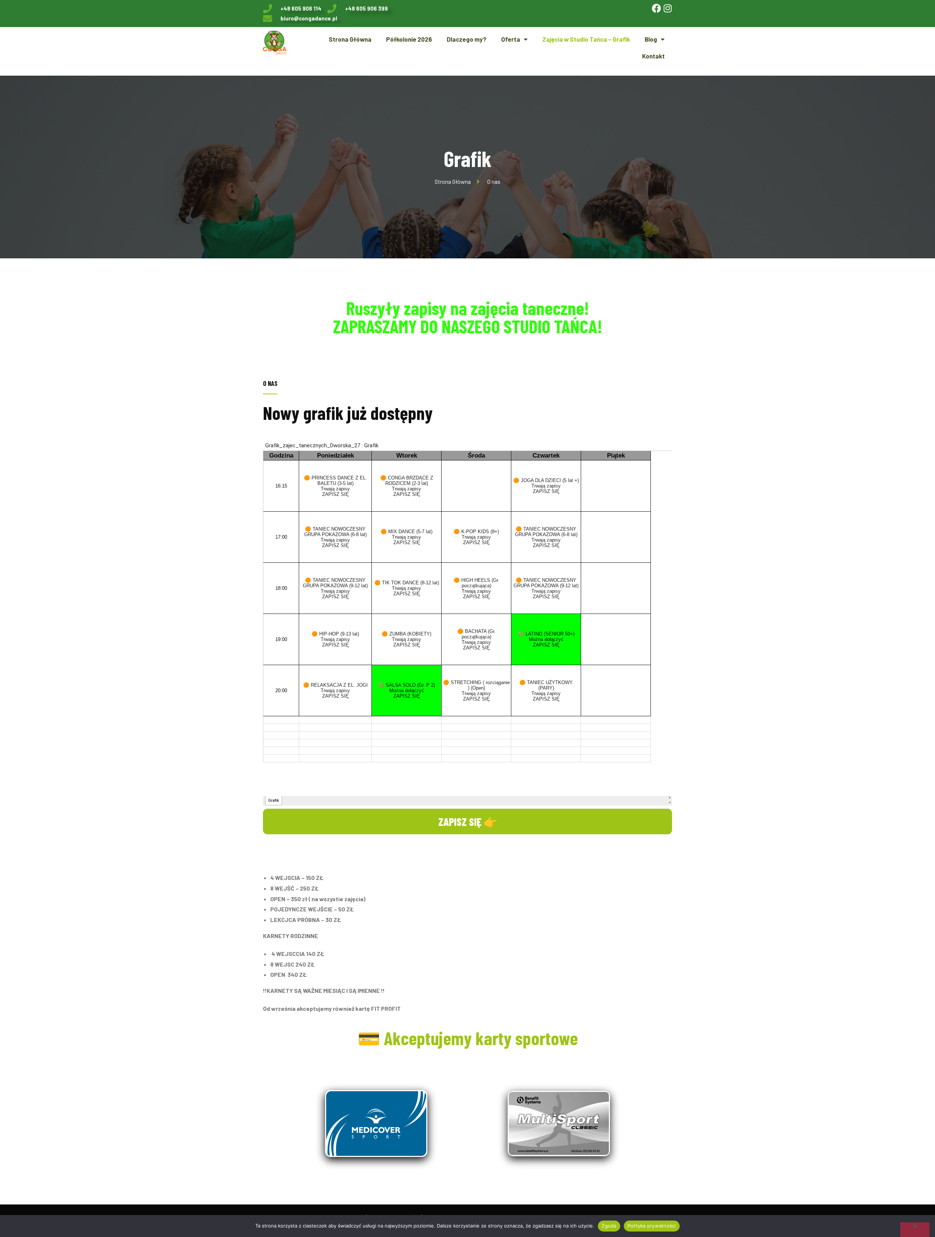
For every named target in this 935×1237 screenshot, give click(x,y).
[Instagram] (667, 8)
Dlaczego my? (466, 39)
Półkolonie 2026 (409, 39)
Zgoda (609, 1226)
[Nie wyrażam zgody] (915, 1229)
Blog (651, 39)
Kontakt (653, 56)
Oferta (510, 39)
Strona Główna (350, 39)
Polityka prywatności (651, 1226)
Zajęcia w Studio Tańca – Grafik (586, 39)
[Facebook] (656, 8)
